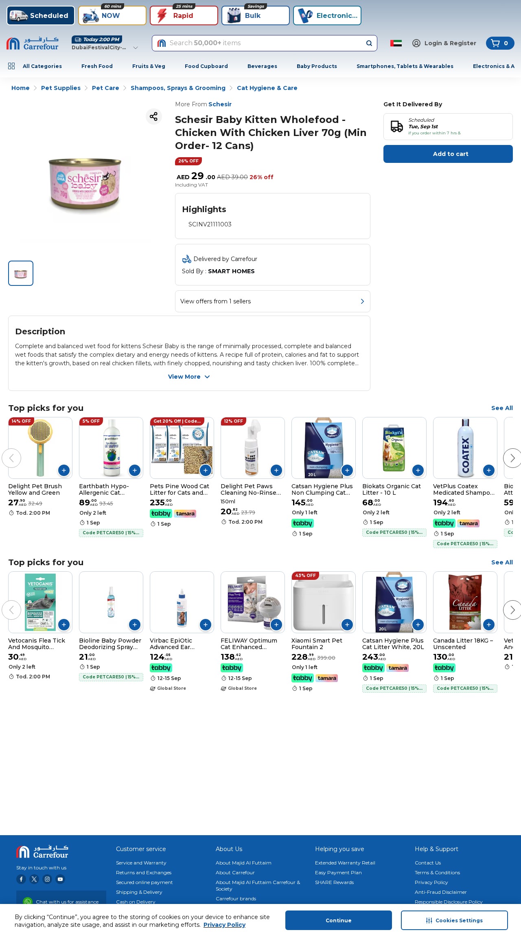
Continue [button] (339, 920)
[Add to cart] (63, 470)
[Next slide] (504, 450)
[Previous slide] (3, 450)
